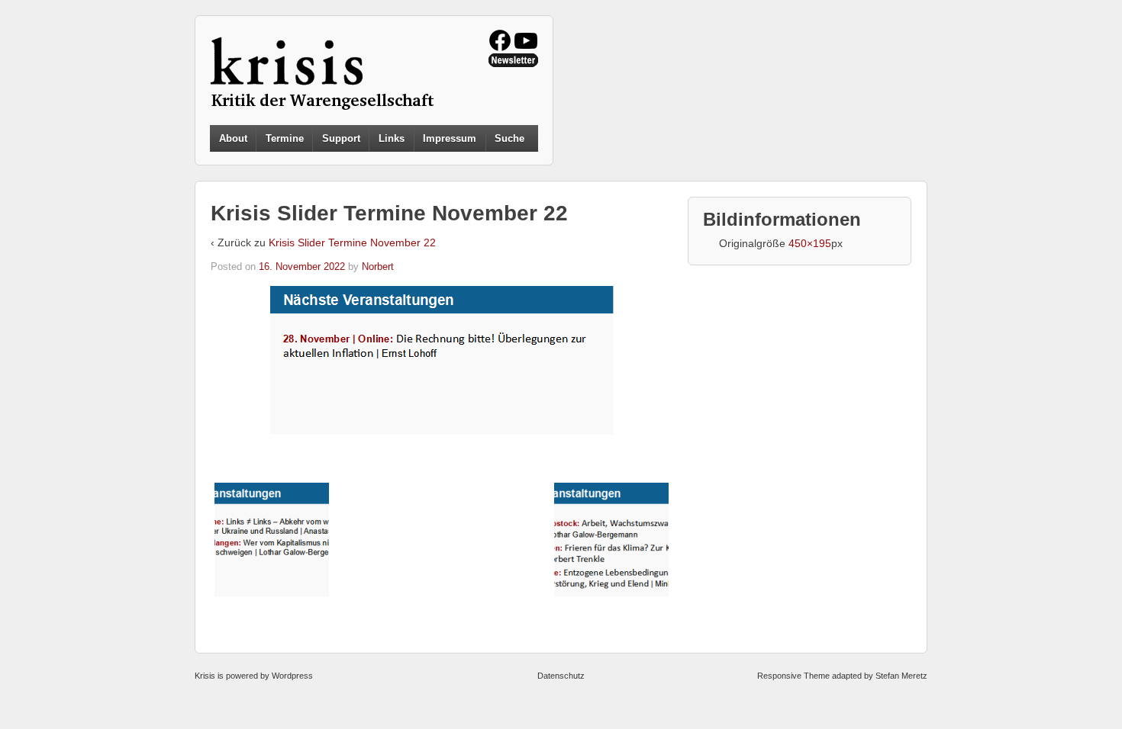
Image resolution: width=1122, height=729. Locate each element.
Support (341, 138)
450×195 (809, 243)
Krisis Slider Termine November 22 (352, 242)
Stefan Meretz (901, 675)
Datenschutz (561, 675)
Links (392, 138)
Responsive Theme (793, 675)
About (233, 138)
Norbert (378, 266)
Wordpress (292, 675)
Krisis (205, 675)
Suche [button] (509, 138)
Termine (285, 138)
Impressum (449, 138)
